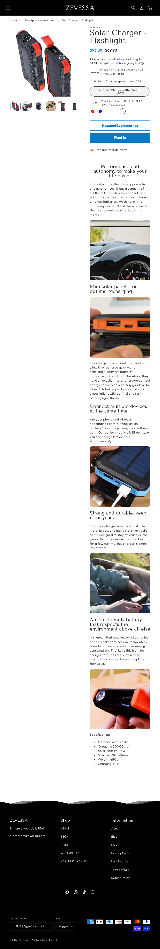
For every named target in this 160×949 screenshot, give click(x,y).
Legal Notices (120, 861)
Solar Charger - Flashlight (77, 20)
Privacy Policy (120, 853)
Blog (114, 836)
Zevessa (23, 940)
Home (13, 20)
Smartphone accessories (39, 20)
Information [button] (122, 820)
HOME (64, 845)
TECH (64, 836)
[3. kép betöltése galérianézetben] (39, 106)
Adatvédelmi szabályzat (44, 940)
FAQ (114, 845)
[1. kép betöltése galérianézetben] (15, 106)
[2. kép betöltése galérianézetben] (27, 106)
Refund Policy (120, 878)
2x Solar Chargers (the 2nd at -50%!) (119, 91)
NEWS (64, 828)
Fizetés (120, 137)
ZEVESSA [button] (19, 820)
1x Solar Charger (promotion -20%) (118, 81)
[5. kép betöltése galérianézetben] (63, 106)
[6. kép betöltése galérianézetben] (74, 106)
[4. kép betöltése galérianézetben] (51, 106)
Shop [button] (65, 820)
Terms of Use (120, 870)
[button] (8, 8)
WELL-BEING (69, 853)
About (115, 828)
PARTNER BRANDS (73, 861)
